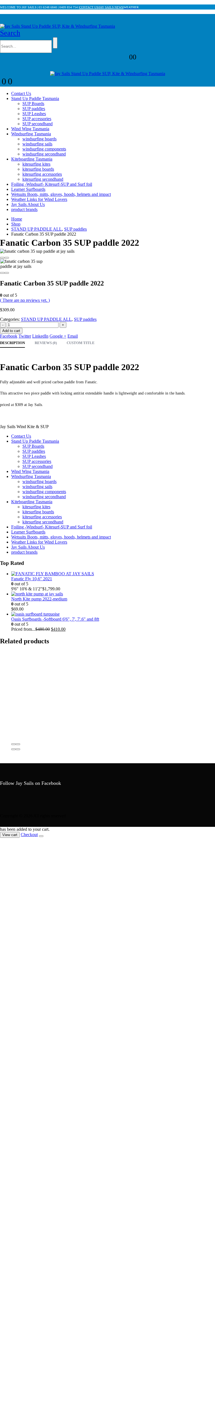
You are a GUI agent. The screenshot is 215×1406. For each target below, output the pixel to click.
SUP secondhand (37, 123)
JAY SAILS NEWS (111, 7)
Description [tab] (12, 343)
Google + (58, 336)
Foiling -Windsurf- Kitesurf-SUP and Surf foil (51, 184)
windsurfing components (44, 149)
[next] (208, 5)
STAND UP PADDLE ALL (46, 319)
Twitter (24, 336)
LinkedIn (40, 336)
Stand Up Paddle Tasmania (35, 98)
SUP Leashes (34, 113)
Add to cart (11, 331)
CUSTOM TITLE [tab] (81, 343)
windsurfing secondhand (44, 154)
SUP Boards (33, 103)
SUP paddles (33, 108)
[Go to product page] (113, 573)
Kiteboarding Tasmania (31, 159)
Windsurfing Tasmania (31, 133)
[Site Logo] (57, 26)
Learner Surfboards (28, 189)
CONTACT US (88, 7)
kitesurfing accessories (42, 174)
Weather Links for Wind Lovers (39, 199)
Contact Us (21, 93)
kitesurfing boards (38, 169)
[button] (10, 33)
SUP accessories (36, 118)
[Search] (55, 42)
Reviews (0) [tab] (46, 343)
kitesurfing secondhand (42, 179)
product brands (24, 209)
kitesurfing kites (36, 164)
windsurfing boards (39, 138)
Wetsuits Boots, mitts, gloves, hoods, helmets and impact (61, 194)
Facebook (8, 336)
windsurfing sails (37, 143)
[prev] (200, 5)
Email (72, 336)
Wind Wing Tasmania (30, 128)
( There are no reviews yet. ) (25, 300)
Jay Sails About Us (28, 204)
